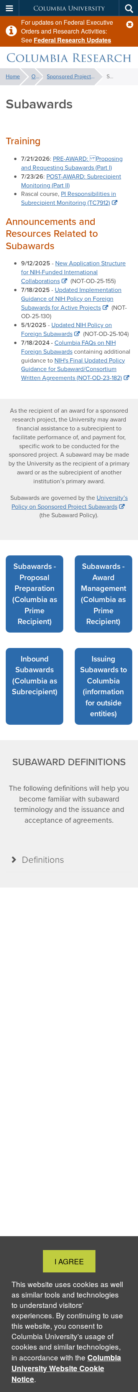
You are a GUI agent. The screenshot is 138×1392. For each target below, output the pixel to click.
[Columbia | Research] (69, 57)
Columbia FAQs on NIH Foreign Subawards (68, 347)
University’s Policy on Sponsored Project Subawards (70, 502)
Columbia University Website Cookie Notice (66, 1368)
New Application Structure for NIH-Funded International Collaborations (73, 272)
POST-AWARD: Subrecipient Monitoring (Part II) (71, 181)
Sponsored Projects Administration (75, 77)
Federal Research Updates (72, 39)
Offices (37, 77)
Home (13, 77)
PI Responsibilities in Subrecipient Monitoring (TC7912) (68, 198)
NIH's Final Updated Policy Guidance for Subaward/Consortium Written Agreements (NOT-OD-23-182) (73, 369)
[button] (129, 24)
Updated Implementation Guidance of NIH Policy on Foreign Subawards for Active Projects (71, 298)
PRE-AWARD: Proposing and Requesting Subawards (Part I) (72, 163)
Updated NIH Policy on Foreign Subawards (66, 329)
